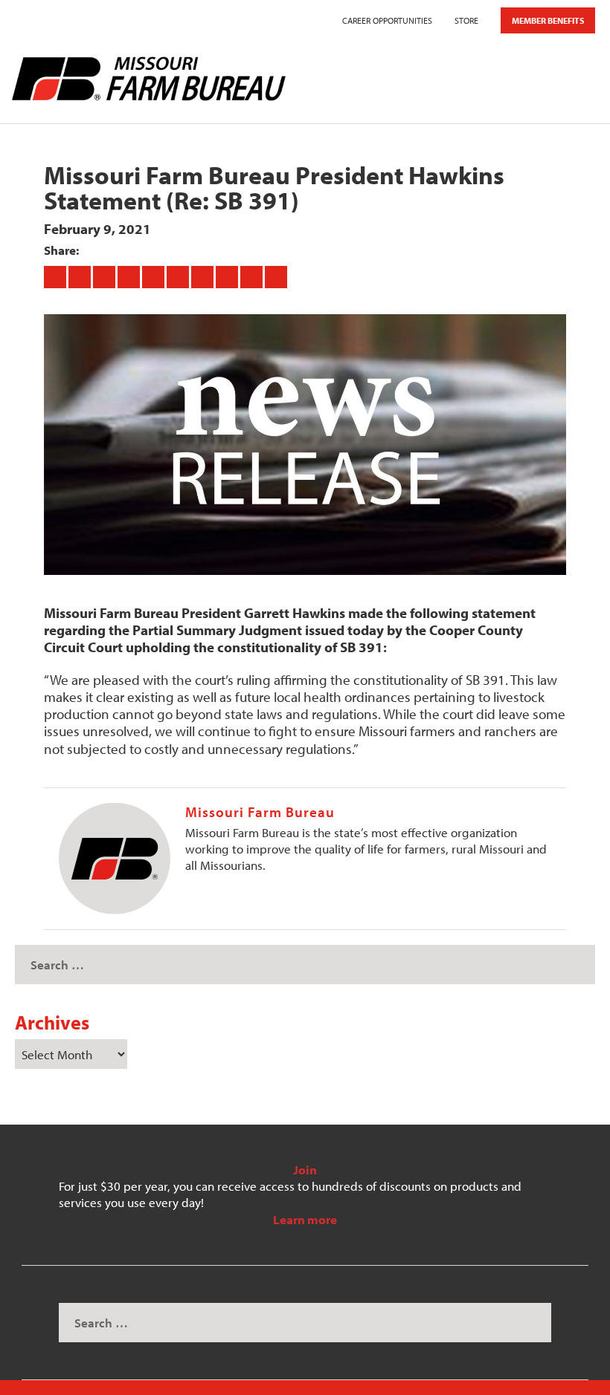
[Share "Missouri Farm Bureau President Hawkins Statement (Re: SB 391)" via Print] (276, 276)
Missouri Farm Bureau (260, 812)
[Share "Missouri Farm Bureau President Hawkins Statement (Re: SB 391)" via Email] (252, 276)
